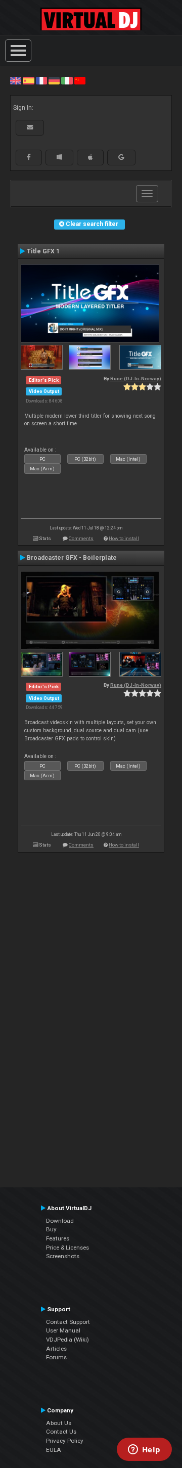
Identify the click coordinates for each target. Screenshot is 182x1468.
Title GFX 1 (43, 251)
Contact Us (61, 1431)
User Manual (63, 1330)
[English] (15, 80)
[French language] (41, 80)
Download (60, 1220)
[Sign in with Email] (30, 127)
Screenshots (62, 1256)
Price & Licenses (67, 1247)
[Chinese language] (79, 80)
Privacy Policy (64, 1440)
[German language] (54, 80)
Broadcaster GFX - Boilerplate (72, 557)
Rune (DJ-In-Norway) (135, 378)
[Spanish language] (28, 80)
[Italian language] (66, 80)
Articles (56, 1348)
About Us (58, 1423)
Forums (56, 1357)
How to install (124, 538)
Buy (51, 1229)
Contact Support (68, 1321)
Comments (81, 538)
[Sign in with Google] (121, 157)
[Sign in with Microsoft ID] (59, 157)
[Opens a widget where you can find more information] (144, 1450)
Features (57, 1238)
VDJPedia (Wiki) (67, 1339)
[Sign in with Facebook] (29, 157)
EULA (53, 1449)
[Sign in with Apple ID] (90, 157)
